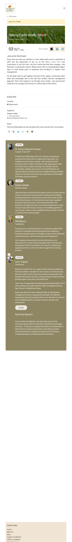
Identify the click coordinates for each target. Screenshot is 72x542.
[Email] (32, 132)
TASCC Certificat (13, 540)
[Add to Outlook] (57, 48)
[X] (13, 132)
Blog (8, 534)
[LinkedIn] (18, 132)
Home (9, 529)
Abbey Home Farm (53, 62)
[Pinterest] (27, 132)
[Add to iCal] (51, 48)
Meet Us (10, 532)
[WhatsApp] (23, 132)
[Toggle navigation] (64, 8)
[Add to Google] (62, 48)
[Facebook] (9, 132)
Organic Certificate (14, 537)
